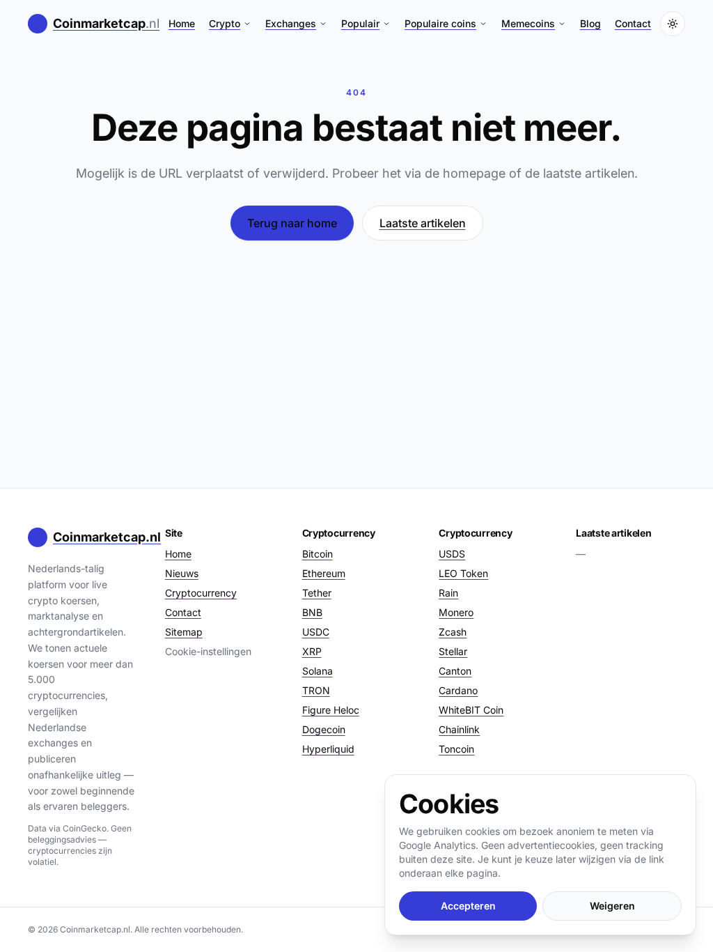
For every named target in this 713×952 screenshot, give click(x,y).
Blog (590, 23)
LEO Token (463, 573)
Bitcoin (317, 554)
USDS (452, 554)
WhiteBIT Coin (471, 710)
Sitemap (184, 632)
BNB (312, 612)
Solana (317, 671)
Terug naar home (292, 223)
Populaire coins (440, 23)
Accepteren (468, 906)
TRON (316, 690)
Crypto (224, 23)
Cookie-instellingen (208, 651)
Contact (633, 23)
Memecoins (528, 23)
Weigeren (612, 906)
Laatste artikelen (422, 223)
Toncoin (456, 749)
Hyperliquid (328, 749)
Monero (456, 612)
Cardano (458, 690)
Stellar (453, 651)
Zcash (453, 632)
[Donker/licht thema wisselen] (672, 23)
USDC (315, 632)
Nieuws (181, 573)
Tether (316, 593)
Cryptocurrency (201, 593)
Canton (455, 671)
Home (182, 23)
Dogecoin (323, 729)
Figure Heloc (330, 710)
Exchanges (290, 23)
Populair (360, 23)
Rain (448, 593)
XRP (312, 651)
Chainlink (459, 729)
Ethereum (323, 573)
